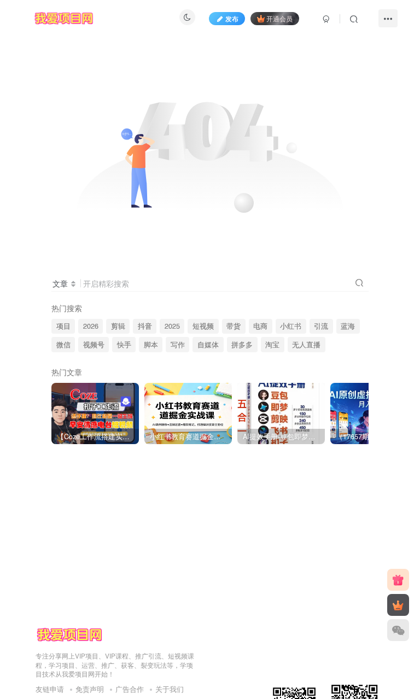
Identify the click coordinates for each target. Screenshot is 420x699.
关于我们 (169, 689)
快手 (124, 345)
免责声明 (89, 689)
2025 (172, 326)
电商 (260, 326)
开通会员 (279, 18)
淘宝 (272, 345)
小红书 (290, 326)
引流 (321, 326)
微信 (63, 345)
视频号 (93, 345)
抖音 (145, 326)
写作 (178, 345)
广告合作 (129, 689)
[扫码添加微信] (398, 630)
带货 (233, 326)
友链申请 (50, 689)
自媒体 (208, 345)
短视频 (203, 326)
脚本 (151, 345)
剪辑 (118, 326)
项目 (63, 326)
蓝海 (348, 326)
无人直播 (306, 345)
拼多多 (242, 345)
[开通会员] (398, 605)
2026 (90, 326)
